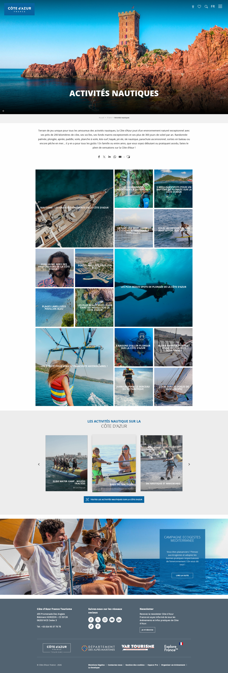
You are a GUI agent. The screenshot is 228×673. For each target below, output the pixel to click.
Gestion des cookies (134, 664)
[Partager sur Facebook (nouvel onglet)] (99, 157)
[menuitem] (19, 9)
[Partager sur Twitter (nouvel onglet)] (104, 157)
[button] (206, 6)
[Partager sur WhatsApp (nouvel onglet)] (114, 157)
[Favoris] (199, 7)
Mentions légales (96, 664)
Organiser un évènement (173, 664)
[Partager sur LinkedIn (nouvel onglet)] (109, 157)
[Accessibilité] (193, 6)
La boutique (94, 667)
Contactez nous (115, 664)
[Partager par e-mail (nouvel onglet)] (120, 157)
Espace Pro (153, 664)
